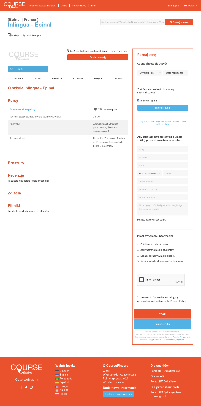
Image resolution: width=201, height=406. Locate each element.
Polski (191, 5)
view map (122, 50)
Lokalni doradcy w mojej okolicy (157, 255)
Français (64, 386)
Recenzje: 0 (110, 109)
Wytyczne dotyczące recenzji (120, 374)
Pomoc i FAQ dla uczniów (165, 370)
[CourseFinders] (14, 5)
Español (64, 382)
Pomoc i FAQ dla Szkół (163, 381)
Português (65, 378)
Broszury (58, 78)
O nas (64, 5)
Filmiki (118, 78)
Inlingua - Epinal (148, 100)
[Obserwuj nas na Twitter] (25, 387)
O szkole (18, 78)
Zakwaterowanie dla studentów (157, 249)
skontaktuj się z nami (176, 339)
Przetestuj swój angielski (42, 5)
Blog (93, 5)
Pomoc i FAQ (79, 5)
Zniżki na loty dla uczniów (154, 243)
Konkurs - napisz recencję (118, 393)
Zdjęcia (98, 78)
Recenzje (78, 78)
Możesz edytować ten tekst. (151, 219)
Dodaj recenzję (98, 57)
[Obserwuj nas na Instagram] (31, 387)
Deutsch (64, 370)
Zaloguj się (173, 5)
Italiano (63, 389)
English (63, 374)
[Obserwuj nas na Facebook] (21, 387)
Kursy (38, 78)
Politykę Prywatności (181, 337)
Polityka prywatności (115, 378)
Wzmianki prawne (113, 382)
